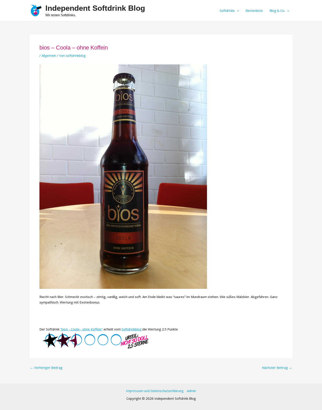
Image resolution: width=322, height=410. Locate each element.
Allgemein (49, 55)
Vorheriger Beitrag (46, 367)
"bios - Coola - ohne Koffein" (81, 329)
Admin (191, 391)
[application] (237, 10)
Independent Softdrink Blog (95, 8)
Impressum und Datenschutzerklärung (155, 391)
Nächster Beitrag (277, 367)
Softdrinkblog (132, 329)
